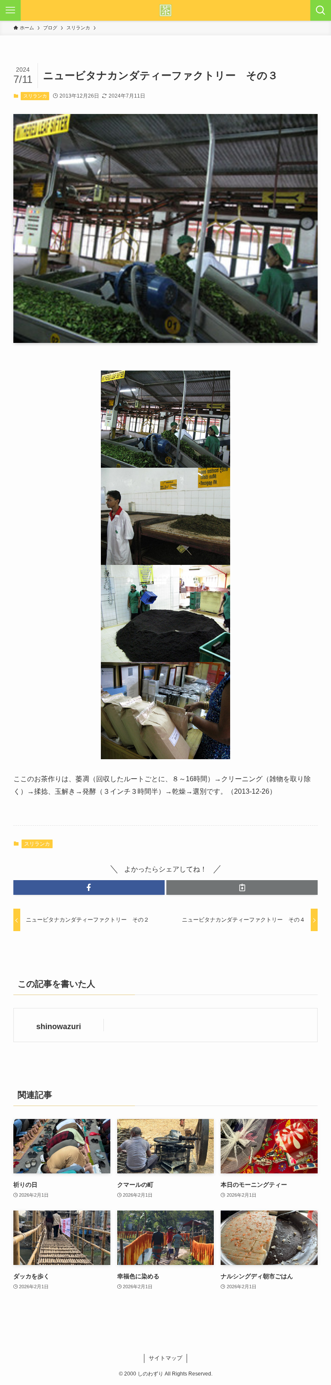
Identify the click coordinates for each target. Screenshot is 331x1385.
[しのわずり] (165, 10)
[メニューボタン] (10, 10)
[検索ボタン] (320, 10)
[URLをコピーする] (242, 887)
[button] (89, 887)
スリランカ (35, 95)
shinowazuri (58, 1026)
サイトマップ (165, 1358)
